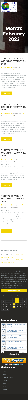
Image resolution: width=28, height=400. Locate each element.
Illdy (16, 397)
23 (14, 306)
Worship (5, 389)
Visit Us (6, 380)
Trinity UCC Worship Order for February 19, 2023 (13, 107)
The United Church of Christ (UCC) (10, 271)
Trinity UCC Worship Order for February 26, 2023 (13, 61)
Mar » (6, 312)
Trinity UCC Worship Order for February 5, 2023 (12, 199)
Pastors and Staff (8, 377)
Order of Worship (5, 70)
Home (4, 374)
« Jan (2, 312)
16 (14, 304)
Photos (5, 386)
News (4, 383)
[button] (2, 352)
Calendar (5, 371)
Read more (7, 93)
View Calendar (22, 352)
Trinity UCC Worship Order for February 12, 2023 (13, 153)
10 (17, 301)
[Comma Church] (9, 7)
